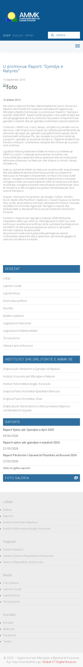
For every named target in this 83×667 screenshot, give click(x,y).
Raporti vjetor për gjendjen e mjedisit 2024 (31, 442)
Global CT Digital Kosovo (59, 662)
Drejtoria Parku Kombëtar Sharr (23, 398)
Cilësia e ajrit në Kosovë (18, 345)
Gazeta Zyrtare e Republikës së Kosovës (28, 555)
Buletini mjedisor (13, 315)
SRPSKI (29, 35)
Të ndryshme (11, 338)
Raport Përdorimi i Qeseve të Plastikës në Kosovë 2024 (40, 455)
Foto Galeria (11, 583)
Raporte (8, 516)
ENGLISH (17, 35)
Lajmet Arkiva (11, 293)
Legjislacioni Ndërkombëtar (20, 330)
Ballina (7, 509)
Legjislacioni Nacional (17, 323)
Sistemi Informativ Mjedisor (20, 522)
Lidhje (6, 278)
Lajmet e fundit (12, 286)
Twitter (7, 641)
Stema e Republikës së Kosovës (23, 562)
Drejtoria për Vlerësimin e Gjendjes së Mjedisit (31, 369)
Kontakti (8, 622)
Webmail (8, 629)
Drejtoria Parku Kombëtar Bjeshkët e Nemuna (31, 391)
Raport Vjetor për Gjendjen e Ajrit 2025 (28, 429)
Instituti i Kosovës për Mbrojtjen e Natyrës (29, 376)
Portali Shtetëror (13, 549)
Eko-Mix (8, 308)
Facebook (9, 635)
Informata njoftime (15, 300)
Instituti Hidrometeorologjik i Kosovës (27, 384)
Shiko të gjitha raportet (16, 468)
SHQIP (7, 35)
